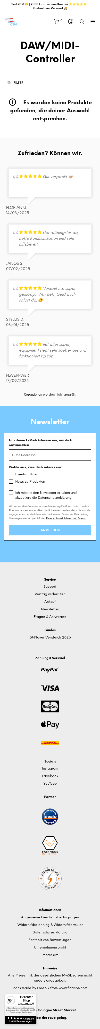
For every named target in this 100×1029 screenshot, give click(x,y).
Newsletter (50, 609)
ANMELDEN (50, 530)
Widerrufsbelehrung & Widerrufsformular (50, 925)
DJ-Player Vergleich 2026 (50, 637)
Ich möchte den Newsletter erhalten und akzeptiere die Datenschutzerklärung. (46, 495)
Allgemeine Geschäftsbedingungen (50, 917)
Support (50, 587)
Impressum (50, 955)
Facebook (50, 776)
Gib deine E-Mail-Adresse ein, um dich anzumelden (40, 442)
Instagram (50, 769)
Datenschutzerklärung (50, 932)
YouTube (50, 784)
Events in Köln (26, 474)
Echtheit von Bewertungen (50, 940)
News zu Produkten (30, 481)
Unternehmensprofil (50, 947)
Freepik (43, 988)
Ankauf (50, 602)
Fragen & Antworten (50, 617)
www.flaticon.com (73, 988)
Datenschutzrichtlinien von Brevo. (66, 518)
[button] (58, 21)
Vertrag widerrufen (50, 594)
